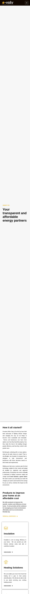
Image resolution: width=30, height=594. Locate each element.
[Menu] (26, 2)
